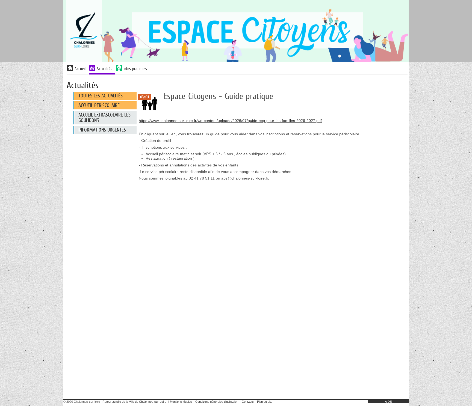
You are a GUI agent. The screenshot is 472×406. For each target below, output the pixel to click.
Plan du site (264, 401)
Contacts (248, 401)
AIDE (388, 401)
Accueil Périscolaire (99, 105)
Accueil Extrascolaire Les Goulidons (104, 117)
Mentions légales (181, 401)
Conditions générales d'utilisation (216, 401)
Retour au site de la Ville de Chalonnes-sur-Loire (134, 401)
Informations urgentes (102, 130)
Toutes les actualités (100, 95)
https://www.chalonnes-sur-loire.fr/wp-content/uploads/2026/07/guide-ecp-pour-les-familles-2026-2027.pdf (230, 120)
